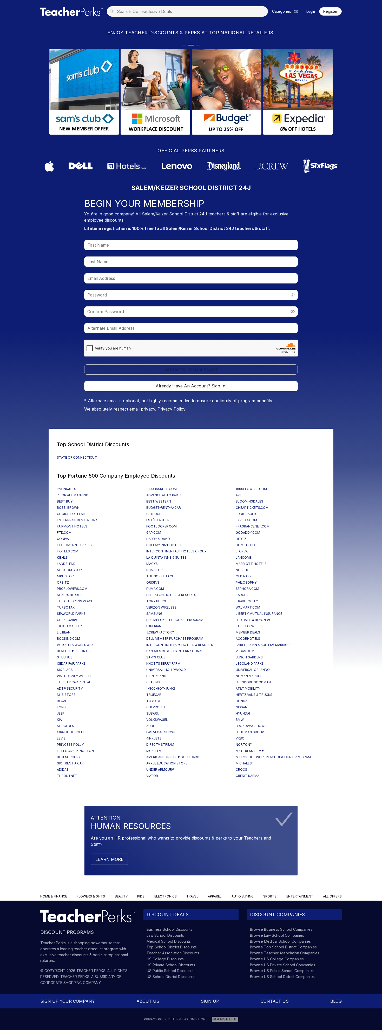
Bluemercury (69, 757)
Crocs (241, 769)
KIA (59, 720)
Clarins (153, 682)
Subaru (152, 713)
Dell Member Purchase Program (174, 639)
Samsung (154, 614)
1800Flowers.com (251, 489)
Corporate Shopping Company (70, 982)
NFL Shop (244, 570)
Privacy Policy (171, 409)
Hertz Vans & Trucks (254, 695)
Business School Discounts (169, 929)
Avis (239, 495)
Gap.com (153, 532)
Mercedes (65, 726)
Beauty (121, 896)
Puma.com (155, 589)
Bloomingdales (249, 501)
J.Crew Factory (160, 632)
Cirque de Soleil (71, 732)
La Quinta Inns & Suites (166, 557)
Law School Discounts (165, 935)
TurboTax (66, 607)
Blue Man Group (250, 732)
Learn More (109, 859)
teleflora (245, 626)
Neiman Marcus (249, 676)
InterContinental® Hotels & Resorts (179, 645)
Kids (140, 896)
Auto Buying (243, 896)
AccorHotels (248, 639)
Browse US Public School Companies (282, 970)
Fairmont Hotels (72, 526)
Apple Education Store (166, 763)
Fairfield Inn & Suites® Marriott (264, 645)
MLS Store (66, 695)
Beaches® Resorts (73, 651)
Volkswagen (157, 720)
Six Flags (65, 670)
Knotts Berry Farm (163, 663)
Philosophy (246, 582)
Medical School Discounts (169, 941)
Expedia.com (246, 520)
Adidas (63, 769)
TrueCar (153, 695)
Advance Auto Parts (164, 495)
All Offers (332, 896)
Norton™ (244, 745)
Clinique (153, 514)
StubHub (65, 657)
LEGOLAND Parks (250, 663)
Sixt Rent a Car (70, 763)
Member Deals (248, 632)
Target (242, 595)
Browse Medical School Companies (280, 941)
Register (330, 11)
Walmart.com (248, 607)
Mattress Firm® (250, 751)
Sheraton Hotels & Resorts (171, 595)
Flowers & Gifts (91, 896)
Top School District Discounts (172, 947)
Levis (61, 738)
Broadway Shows (251, 726)
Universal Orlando (253, 670)
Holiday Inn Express (74, 545)
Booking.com (68, 639)
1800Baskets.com (161, 489)
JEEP (60, 713)
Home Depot (246, 545)
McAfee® (153, 751)
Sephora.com (247, 589)
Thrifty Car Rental (74, 682)
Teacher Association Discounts (173, 953)
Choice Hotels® (71, 514)
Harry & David (158, 539)
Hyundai (243, 713)
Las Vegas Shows (161, 732)
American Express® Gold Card (172, 757)
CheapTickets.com (252, 508)
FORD (61, 707)
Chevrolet (156, 707)
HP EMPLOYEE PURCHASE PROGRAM (174, 620)
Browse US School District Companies (282, 976)
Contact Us (275, 1001)
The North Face (160, 576)
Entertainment (299, 896)
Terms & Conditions (190, 1019)
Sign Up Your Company (67, 1001)
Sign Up (210, 1001)
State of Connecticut (77, 457)
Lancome (244, 557)
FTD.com (64, 532)
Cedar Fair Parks (71, 663)
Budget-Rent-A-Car (163, 508)
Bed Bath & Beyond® (253, 620)
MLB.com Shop (69, 570)
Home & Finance (53, 896)
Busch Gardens (249, 657)
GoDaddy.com (248, 532)
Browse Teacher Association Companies (284, 953)
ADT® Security (70, 688)
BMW (240, 720)
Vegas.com (245, 651)
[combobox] (189, 11)
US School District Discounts (171, 976)
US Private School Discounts (171, 965)
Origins (152, 582)
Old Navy (244, 576)
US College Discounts (165, 959)
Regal (62, 701)
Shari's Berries (70, 595)
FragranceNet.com (252, 526)
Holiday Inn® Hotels (164, 545)
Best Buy (65, 501)
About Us (147, 1001)
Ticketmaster (69, 626)
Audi (150, 726)
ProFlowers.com (72, 589)
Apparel (215, 896)
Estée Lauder (157, 520)
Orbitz (63, 582)
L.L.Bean (63, 632)
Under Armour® (160, 769)
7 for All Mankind (72, 495)
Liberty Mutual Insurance (259, 614)
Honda (241, 701)
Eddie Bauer (246, 514)
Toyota (153, 701)
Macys (152, 564)
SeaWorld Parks (71, 614)
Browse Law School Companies (277, 935)
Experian (153, 626)
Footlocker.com (161, 526)
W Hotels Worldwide (76, 645)
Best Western (158, 501)
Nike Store (66, 576)
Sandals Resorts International (174, 651)
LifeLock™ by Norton (75, 751)
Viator (152, 776)
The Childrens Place (75, 601)
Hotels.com (67, 551)
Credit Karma (247, 776)
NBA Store (155, 570)
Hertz (241, 539)
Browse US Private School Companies (282, 965)
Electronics (165, 896)
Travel (192, 896)
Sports (269, 896)
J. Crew (242, 551)
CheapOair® (67, 620)
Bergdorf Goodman (253, 682)
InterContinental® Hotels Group (176, 551)
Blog (336, 1001)
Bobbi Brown (68, 508)
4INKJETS (154, 738)
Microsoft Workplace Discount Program (273, 757)
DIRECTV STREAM (160, 745)
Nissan (241, 707)
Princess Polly (70, 745)
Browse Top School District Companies (283, 947)
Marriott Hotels (251, 564)
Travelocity (247, 601)
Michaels (244, 763)
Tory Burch (156, 601)
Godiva (63, 539)
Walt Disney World (74, 676)
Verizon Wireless (161, 607)
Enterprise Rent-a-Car (77, 520)
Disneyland (156, 676)
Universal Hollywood (166, 670)
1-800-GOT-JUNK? (160, 688)
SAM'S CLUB (156, 657)
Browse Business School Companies (281, 929)
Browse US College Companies (277, 959)
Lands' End (66, 564)
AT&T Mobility (248, 688)
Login (310, 12)
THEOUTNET (67, 776)
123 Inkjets (66, 489)
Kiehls (62, 557)
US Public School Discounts (170, 970)
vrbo (240, 738)
